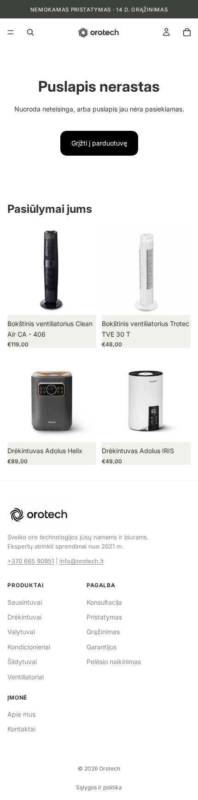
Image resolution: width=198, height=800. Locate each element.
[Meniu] (10, 32)
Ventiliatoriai (25, 677)
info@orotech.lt (81, 561)
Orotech (109, 768)
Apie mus (21, 714)
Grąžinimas (103, 632)
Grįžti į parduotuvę (99, 143)
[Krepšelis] (187, 32)
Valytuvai (21, 632)
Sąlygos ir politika (99, 787)
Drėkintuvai (24, 617)
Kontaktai (21, 729)
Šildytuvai (22, 662)
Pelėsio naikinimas (114, 662)
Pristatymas (104, 617)
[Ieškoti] (30, 32)
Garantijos (101, 647)
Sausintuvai (24, 602)
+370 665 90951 (30, 561)
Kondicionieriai (28, 647)
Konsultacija (104, 602)
